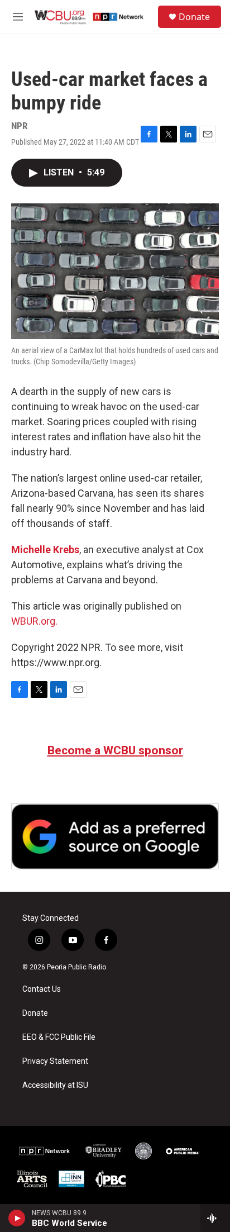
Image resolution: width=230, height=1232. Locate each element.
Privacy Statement (55, 1061)
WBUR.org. (34, 621)
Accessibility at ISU (55, 1085)
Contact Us (41, 989)
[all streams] (215, 1218)
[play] (17, 1218)
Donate (194, 17)
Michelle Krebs (45, 549)
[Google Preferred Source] (115, 836)
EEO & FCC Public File (58, 1037)
